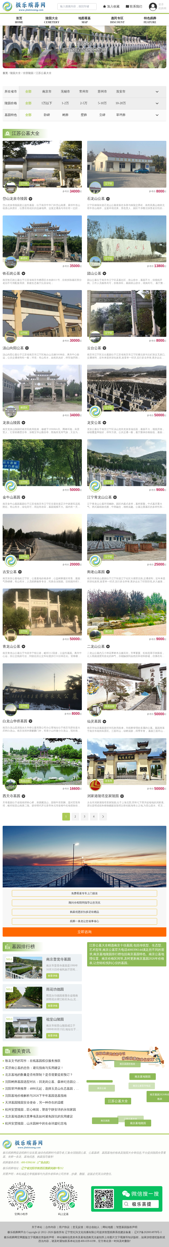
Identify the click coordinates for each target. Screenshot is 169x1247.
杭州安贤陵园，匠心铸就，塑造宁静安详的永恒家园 (40, 1109)
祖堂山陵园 (55, 1019)
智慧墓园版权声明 (126, 1227)
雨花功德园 (55, 989)
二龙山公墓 (96, 646)
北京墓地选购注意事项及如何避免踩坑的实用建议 (39, 1116)
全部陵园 (28, 73)
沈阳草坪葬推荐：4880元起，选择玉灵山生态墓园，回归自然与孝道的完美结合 (42, 1089)
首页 (19, 20)
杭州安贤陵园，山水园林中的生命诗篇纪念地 (36, 1123)
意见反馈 (78, 1227)
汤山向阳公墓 (13, 348)
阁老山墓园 (96, 572)
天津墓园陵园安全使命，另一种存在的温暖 (34, 1102)
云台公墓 (94, 348)
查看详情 (52, 976)
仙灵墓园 (94, 721)
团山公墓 (94, 273)
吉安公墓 (10, 572)
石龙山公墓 (96, 198)
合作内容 (50, 1227)
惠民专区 (117, 20)
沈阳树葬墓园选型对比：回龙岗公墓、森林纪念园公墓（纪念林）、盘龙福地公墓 (42, 1082)
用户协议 (64, 1227)
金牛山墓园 (11, 497)
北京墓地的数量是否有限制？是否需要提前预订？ (39, 1074)
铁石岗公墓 (11, 273)
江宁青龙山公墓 (99, 497)
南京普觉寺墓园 (58, 959)
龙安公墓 (94, 422)
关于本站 (37, 1227)
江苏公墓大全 (43, 73)
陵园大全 (51, 20)
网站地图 (108, 1227)
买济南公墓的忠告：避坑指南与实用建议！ (34, 1068)
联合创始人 (92, 1227)
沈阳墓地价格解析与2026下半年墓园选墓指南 (36, 1095)
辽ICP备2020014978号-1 (148, 1232)
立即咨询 (84, 932)
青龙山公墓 (11, 646)
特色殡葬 (150, 20)
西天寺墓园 (11, 796)
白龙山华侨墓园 (15, 721)
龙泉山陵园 (11, 422)
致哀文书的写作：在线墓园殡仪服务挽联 (33, 1060)
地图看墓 (84, 20)
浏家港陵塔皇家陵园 (103, 796)
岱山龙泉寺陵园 (15, 198)
